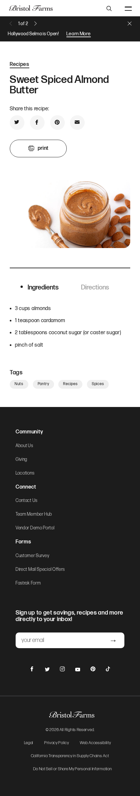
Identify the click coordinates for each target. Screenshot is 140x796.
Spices (98, 384)
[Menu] (128, 8)
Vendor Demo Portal (35, 528)
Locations (25, 473)
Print (43, 148)
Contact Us (26, 500)
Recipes (19, 64)
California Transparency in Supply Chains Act (70, 756)
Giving (21, 459)
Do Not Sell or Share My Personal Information (72, 769)
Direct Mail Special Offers (40, 569)
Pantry (43, 384)
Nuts (19, 384)
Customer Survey (32, 555)
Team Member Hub (34, 514)
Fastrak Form (28, 583)
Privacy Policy (56, 743)
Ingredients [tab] (43, 287)
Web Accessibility (95, 743)
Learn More (78, 33)
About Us (24, 445)
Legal (29, 743)
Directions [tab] (95, 287)
